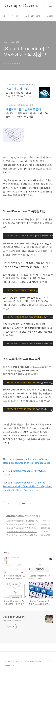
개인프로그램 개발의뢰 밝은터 (23, 109)
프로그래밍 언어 (32, 16)
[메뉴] (50, 5)
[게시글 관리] (15, 503)
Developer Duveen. (20, 6)
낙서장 (15, 16)
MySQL (21, 515)
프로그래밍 (11, 515)
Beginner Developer (12, 621)
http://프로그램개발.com (17, 105)
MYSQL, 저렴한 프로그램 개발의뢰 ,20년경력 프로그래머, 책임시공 (27, 115)
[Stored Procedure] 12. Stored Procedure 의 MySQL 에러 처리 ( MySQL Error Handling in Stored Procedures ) (27, 486)
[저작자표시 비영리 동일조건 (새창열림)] (34, 503)
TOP (50, 662)
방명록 (50, 16)
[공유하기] (11, 503)
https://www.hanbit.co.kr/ (18, 84)
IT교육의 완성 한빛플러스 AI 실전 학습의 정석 (19, 88)
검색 (44, 6)
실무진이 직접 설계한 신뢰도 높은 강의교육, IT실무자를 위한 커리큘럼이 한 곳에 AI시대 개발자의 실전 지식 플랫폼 (18, 94)
